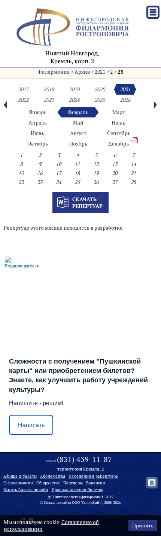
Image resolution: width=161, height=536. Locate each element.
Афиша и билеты (20, 476)
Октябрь (37, 143)
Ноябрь (78, 143)
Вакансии (95, 483)
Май (78, 122)
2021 (100, 71)
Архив (82, 71)
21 (133, 173)
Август (78, 133)
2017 (23, 89)
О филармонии (18, 483)
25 (121, 71)
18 (77, 173)
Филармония (53, 71)
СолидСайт (91, 502)
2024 (74, 100)
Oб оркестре (48, 483)
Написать (31, 425)
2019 (74, 89)
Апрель (37, 122)
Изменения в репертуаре (93, 476)
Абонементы (52, 476)
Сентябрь (118, 133)
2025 (99, 100)
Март (118, 112)
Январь (37, 112)
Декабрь (118, 143)
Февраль (78, 112)
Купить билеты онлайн (25, 489)
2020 (99, 89)
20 (114, 173)
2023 (48, 100)
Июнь (118, 122)
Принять (143, 525)
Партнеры (73, 483)
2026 (125, 100)
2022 (23, 100)
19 (95, 173)
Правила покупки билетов (77, 489)
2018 (48, 89)
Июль (37, 133)
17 (58, 173)
